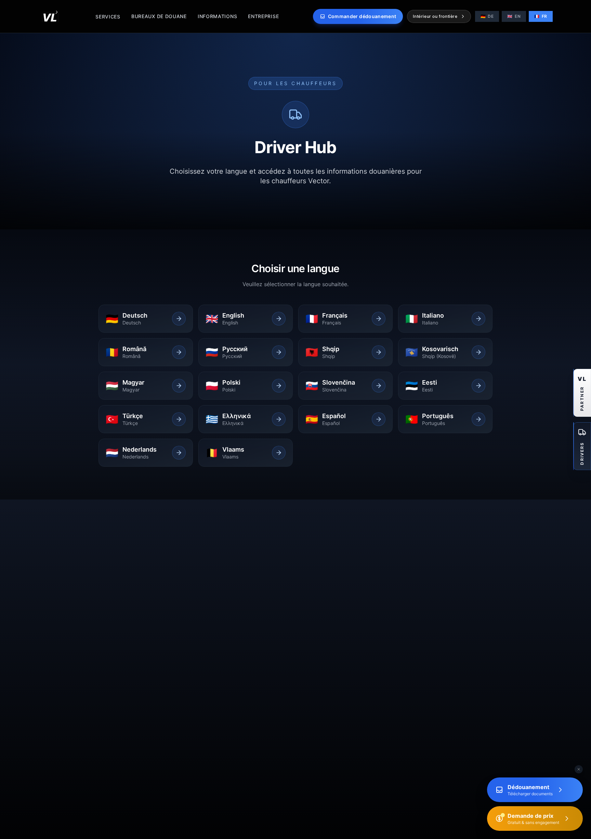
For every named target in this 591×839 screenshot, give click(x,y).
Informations (217, 16)
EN (514, 16)
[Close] (579, 769)
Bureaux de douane (159, 16)
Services (107, 16)
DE (487, 16)
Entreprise (263, 16)
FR (540, 16)
